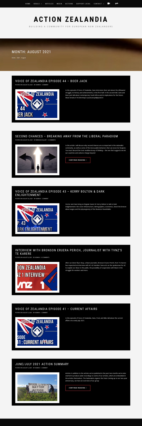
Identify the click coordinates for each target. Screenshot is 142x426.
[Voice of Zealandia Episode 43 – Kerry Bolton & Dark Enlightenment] (37, 218)
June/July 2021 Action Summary (42, 364)
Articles (49, 4)
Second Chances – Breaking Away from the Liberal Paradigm (66, 136)
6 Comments (45, 257)
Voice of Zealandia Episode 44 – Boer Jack (51, 81)
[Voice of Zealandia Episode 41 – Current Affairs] (37, 332)
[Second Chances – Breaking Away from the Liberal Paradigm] (37, 160)
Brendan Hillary (41, 140)
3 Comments (52, 140)
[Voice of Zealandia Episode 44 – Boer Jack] (37, 104)
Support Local (83, 4)
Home (27, 4)
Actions (69, 4)
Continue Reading (77, 160)
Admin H (38, 85)
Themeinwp (94, 422)
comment (45, 85)
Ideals (37, 4)
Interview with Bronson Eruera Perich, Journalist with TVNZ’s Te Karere (68, 251)
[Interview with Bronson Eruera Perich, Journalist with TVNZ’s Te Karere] (37, 277)
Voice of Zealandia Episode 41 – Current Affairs (56, 309)
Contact (98, 4)
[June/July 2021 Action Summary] (37, 387)
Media (59, 4)
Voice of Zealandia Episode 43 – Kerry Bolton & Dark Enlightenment (60, 193)
